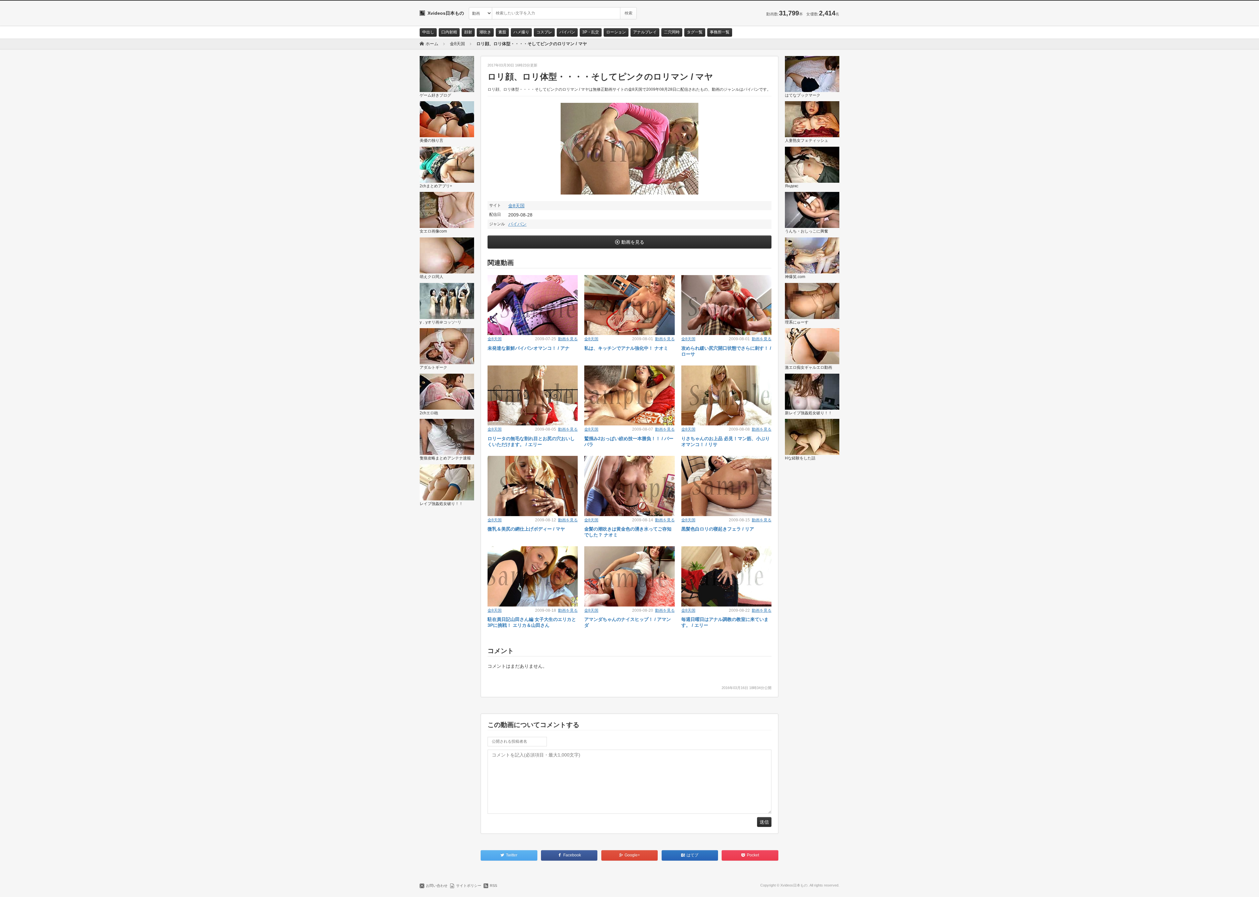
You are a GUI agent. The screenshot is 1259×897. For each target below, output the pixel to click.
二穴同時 (672, 32)
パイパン (567, 32)
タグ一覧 (695, 32)
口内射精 (449, 32)
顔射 (468, 32)
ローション (616, 32)
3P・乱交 (590, 32)
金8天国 (516, 205)
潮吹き (485, 32)
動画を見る (632, 242)
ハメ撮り (521, 32)
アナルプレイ (645, 32)
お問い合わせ (437, 886)
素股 (502, 32)
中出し (428, 32)
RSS (493, 886)
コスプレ (544, 32)
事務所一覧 (719, 32)
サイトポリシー (468, 886)
